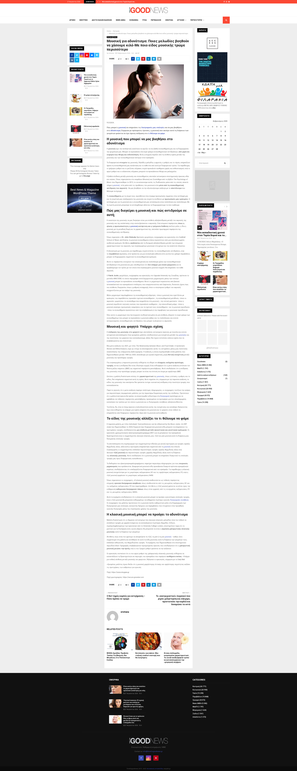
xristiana (111, 53)
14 (217, 140)
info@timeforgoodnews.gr (153, 751)
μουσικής (182, 335)
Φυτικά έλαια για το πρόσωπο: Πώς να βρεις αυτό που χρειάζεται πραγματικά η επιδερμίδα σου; (133, 719)
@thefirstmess (212, 348)
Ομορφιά (169, 20)
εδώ (214, 108)
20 (212, 145)
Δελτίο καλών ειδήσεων (102, 20)
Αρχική (72, 20)
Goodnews (201, 361)
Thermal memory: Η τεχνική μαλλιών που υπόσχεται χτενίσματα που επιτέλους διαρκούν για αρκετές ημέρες (133, 703)
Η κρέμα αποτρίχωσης (91, 95)
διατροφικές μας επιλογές (152, 127)
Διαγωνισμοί (202, 378)
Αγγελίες (180, 20)
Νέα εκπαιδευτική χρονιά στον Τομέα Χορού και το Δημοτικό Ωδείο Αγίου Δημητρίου (91, 79)
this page (86, 176)
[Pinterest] (155, 758)
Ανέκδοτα (201, 372)
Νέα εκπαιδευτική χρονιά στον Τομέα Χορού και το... (211, 234)
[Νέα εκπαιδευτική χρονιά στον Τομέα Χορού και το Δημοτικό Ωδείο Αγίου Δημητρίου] (76, 78)
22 (221, 145)
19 (208, 145)
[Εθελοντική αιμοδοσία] (76, 129)
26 (208, 149)
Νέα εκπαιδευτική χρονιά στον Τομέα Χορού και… (119, 2)
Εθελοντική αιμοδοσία (91, 126)
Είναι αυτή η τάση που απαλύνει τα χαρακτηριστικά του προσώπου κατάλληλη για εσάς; (91, 143)
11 (204, 140)
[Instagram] (148, 758)
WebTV (199, 368)
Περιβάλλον (156, 20)
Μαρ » (204, 153)
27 (212, 149)
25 (204, 149)
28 (217, 149)
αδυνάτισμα (115, 130)
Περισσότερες (196, 20)
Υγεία (144, 20)
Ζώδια (199, 382)
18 (204, 145)
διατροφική (164, 396)
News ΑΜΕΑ (120, 20)
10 (199, 140)
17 (199, 145)
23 (225, 145)
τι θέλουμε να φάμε (156, 133)
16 (225, 140)
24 (199, 149)
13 (212, 140)
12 (208, 140)
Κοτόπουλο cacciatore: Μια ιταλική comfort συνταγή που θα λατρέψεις (147, 655)
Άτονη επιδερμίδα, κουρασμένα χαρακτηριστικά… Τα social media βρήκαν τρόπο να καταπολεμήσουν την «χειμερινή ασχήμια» (177, 657)
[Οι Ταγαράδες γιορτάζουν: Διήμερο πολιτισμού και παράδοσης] (76, 111)
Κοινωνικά (133, 20)
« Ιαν (198, 153)
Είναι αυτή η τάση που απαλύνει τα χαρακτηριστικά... (220, 289)
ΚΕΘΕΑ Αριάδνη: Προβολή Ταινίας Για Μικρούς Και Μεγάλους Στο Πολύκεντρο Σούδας (118, 656)
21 (217, 145)
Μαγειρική (201, 392)
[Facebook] (141, 758)
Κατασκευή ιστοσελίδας (155, 768)
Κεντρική (83, 20)
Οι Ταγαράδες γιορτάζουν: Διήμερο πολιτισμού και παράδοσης (91, 111)
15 (221, 140)
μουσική (122, 127)
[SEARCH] (224, 163)
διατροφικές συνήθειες (179, 500)
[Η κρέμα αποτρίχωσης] (76, 98)
